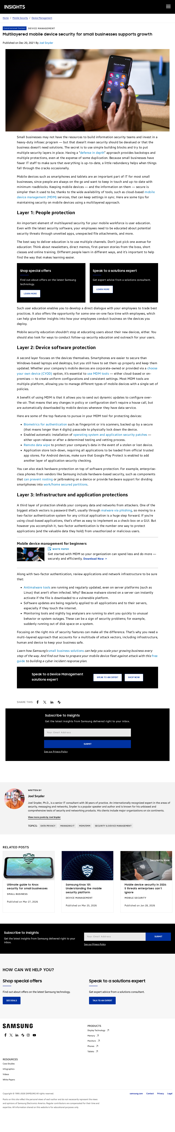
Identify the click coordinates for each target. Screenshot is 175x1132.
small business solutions (66, 651)
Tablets (91, 1051)
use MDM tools (98, 374)
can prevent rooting (38, 479)
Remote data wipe (37, 445)
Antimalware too (36, 587)
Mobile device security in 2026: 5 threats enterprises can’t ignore (146, 888)
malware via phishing (116, 510)
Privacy (160, 1093)
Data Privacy (48, 826)
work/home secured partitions (66, 484)
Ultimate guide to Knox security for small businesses (27, 886)
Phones (91, 1046)
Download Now (93, 558)
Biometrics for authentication (45, 424)
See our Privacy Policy (56, 751)
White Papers (9, 1079)
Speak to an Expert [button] (107, 677)
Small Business (17, 894)
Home (6, 18)
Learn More (30, 293)
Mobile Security (20, 18)
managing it (67, 826)
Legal (169, 1093)
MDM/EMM (84, 826)
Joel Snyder (46, 42)
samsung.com (136, 1093)
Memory (91, 1036)
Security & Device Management (113, 826)
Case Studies (9, 1063)
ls (49, 587)
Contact (150, 1093)
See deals (11, 1000)
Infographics (9, 1069)
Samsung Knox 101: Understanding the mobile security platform (84, 888)
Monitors (92, 1041)
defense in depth (92, 153)
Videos (6, 1074)
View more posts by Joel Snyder (44, 817)
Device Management (42, 18)
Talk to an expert (102, 1000)
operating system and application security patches (110, 435)
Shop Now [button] (134, 677)
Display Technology (96, 1030)
